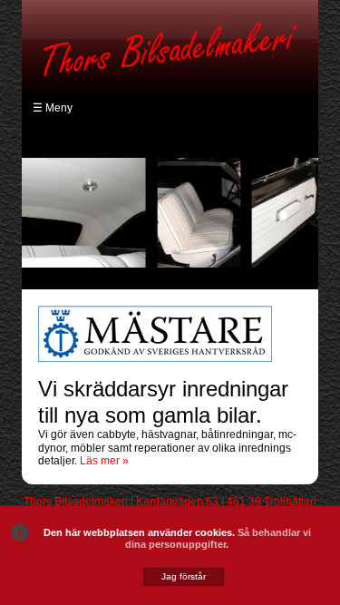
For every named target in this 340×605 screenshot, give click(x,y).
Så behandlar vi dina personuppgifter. (218, 538)
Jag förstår (183, 576)
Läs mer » (104, 460)
